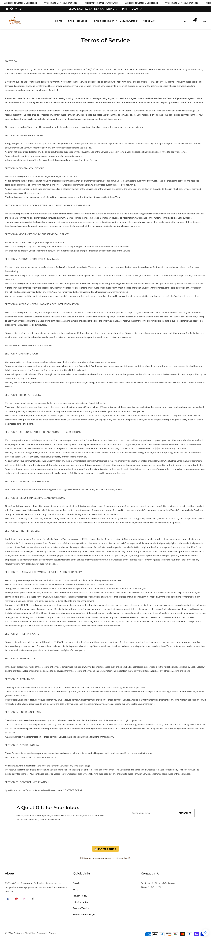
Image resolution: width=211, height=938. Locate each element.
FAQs (76, 889)
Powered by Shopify (46, 933)
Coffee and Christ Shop (24, 933)
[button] (77, 20)
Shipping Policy (80, 902)
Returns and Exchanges (84, 914)
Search (76, 883)
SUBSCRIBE (185, 813)
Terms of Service (81, 908)
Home (58, 20)
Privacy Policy (80, 895)
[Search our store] (187, 20)
